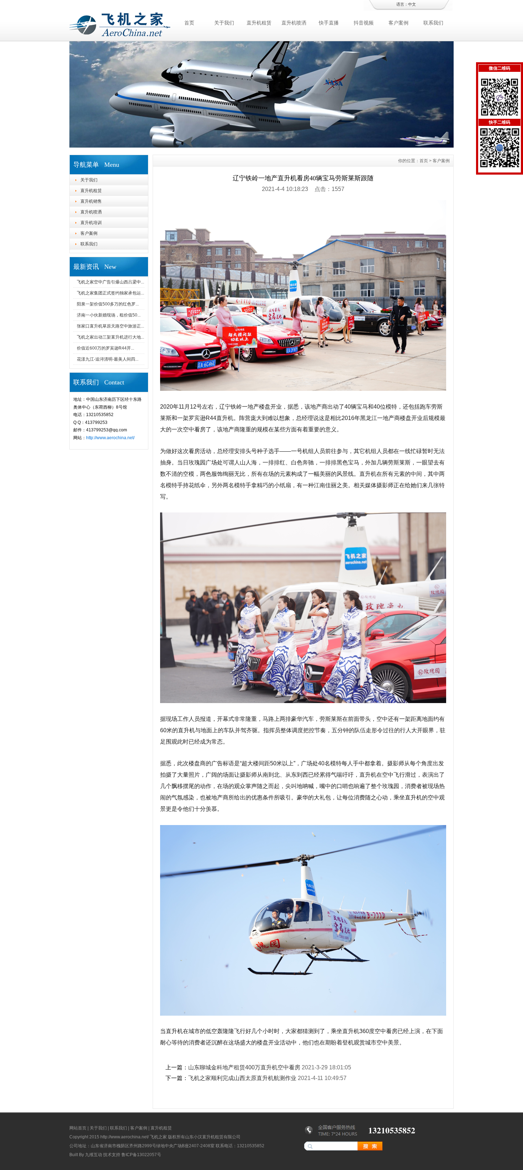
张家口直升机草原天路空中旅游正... (110, 326)
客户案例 (398, 23)
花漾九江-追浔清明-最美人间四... (107, 359)
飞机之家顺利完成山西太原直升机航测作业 (242, 1078)
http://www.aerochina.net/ (110, 437)
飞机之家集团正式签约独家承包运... (110, 293)
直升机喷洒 (293, 23)
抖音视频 (364, 23)
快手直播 (329, 23)
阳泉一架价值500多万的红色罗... (108, 304)
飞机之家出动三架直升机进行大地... (110, 337)
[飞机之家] (261, 146)
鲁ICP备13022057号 (141, 1154)
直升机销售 (91, 201)
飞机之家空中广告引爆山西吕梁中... (110, 282)
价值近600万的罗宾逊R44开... (105, 348)
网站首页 (77, 1128)
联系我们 (433, 23)
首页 (189, 23)
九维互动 (93, 1154)
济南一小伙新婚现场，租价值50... (109, 315)
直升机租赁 (259, 23)
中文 (412, 4)
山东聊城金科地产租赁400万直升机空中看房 (244, 1067)
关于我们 (224, 23)
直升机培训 (91, 222)
